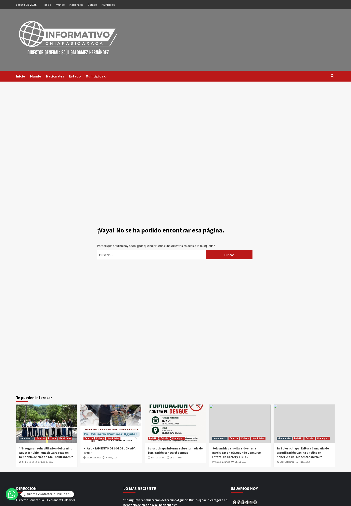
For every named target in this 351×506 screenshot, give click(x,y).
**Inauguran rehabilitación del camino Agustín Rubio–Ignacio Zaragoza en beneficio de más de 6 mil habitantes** (46, 452)
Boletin (41, 438)
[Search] (332, 76)
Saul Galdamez (29, 461)
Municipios (108, 4)
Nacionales (76, 4)
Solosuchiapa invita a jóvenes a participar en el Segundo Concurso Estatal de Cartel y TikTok (236, 452)
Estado (92, 4)
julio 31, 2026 (47, 461)
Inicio (47, 4)
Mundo (60, 4)
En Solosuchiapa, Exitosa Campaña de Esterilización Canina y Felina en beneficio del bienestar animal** (303, 452)
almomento (26, 438)
